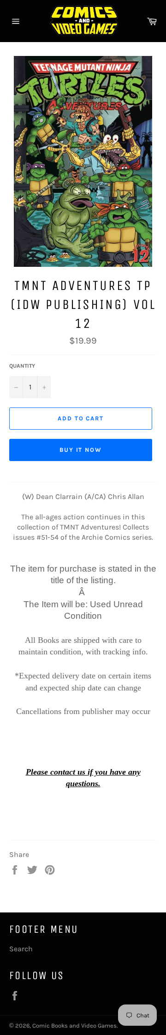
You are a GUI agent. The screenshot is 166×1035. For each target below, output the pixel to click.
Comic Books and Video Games (74, 1025)
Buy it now (80, 449)
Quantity (22, 366)
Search (21, 948)
